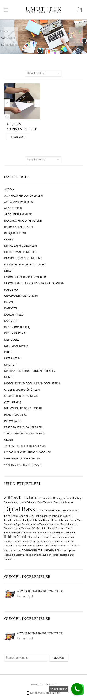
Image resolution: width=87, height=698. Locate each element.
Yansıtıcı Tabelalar (70, 545)
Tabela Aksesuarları (25, 541)
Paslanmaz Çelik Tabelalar (18, 532)
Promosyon (13, 421)
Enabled (55, 693)
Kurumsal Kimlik (16, 346)
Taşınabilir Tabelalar (15, 545)
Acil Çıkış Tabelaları (19, 497)
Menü (8, 377)
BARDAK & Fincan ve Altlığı (23, 220)
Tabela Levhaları (45, 541)
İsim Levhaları (43, 554)
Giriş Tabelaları (54, 515)
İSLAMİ (8, 302)
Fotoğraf (11, 289)
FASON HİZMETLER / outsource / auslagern (34, 283)
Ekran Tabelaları (70, 510)
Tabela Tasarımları (64, 541)
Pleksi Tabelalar (51, 532)
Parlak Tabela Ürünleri (60, 528)
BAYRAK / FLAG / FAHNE (19, 227)
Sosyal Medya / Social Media (24, 433)
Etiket (8, 270)
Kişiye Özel (11, 339)
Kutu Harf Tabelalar (60, 524)
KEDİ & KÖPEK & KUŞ (17, 327)
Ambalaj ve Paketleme (19, 202)
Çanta (8, 239)
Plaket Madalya (15, 415)
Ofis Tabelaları (40, 528)
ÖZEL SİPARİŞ (12, 402)
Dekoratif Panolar (63, 502)
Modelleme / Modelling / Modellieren (32, 383)
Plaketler (37, 532)
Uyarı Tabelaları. (35, 545)
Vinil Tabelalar (52, 545)
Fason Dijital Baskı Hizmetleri (25, 277)
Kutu (7, 352)
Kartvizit (10, 321)
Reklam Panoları (17, 536)
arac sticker (13, 208)
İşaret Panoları (60, 554)
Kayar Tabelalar (23, 524)
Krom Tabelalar (41, 524)
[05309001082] (77, 689)
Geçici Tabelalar (37, 515)
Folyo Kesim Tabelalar (16, 515)
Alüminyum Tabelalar (64, 498)
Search (59, 657)
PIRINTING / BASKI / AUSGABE (23, 408)
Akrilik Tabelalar (43, 498)
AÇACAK (9, 189)
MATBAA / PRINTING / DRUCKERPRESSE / (29, 371)
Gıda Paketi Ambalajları (21, 296)
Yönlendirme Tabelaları (40, 550)
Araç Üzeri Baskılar (18, 214)
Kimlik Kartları (15, 333)
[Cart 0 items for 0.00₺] (77, 10)
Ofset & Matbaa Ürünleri (22, 390)
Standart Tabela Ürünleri (44, 537)
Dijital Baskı (20, 509)
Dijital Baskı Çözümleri (20, 245)
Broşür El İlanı (15, 233)
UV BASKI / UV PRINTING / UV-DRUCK (27, 452)
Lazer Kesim (12, 358)
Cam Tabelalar (45, 502)
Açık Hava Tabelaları (26, 502)
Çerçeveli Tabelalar (25, 554)
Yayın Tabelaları (12, 550)
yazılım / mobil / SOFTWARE (23, 465)
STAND (8, 440)
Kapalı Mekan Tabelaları (56, 519)
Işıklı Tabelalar (35, 519)
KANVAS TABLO (14, 314)
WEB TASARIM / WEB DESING (22, 458)
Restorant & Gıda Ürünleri (23, 427)
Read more (18, 136)
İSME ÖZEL (11, 308)
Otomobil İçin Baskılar (21, 396)
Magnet (9, 365)
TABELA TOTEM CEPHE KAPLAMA (25, 446)
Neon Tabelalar (23, 528)
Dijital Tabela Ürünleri (49, 510)
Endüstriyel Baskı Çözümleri (24, 264)
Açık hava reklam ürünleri (23, 195)
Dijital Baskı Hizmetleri (20, 252)
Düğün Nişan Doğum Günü (23, 258)
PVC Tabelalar (68, 532)
